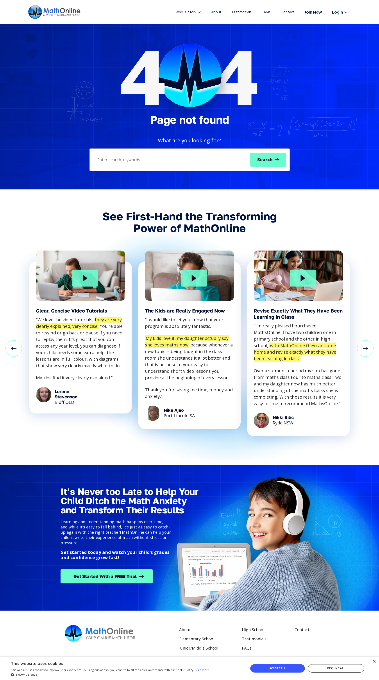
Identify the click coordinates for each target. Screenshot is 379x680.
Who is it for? (185, 12)
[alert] (189, 668)
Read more (202, 670)
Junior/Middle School (198, 648)
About (216, 12)
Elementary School (196, 638)
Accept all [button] (277, 668)
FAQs (266, 12)
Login (337, 11)
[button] (13, 349)
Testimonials (241, 12)
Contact (288, 12)
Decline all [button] (336, 668)
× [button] (374, 661)
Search (265, 159)
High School (253, 629)
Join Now (313, 11)
